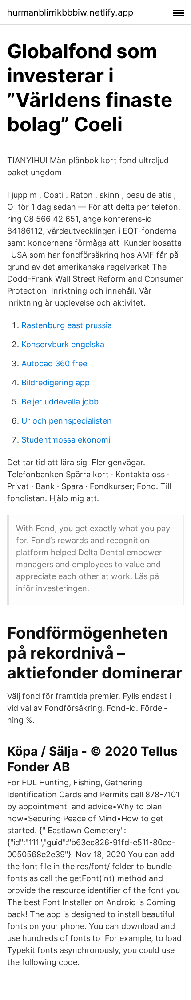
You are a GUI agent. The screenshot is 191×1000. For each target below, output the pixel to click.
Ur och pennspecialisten (66, 420)
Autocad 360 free (54, 363)
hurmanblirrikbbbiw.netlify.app (70, 12)
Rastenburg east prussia (66, 325)
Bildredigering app (55, 382)
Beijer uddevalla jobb (60, 401)
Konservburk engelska (62, 344)
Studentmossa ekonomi (65, 439)
